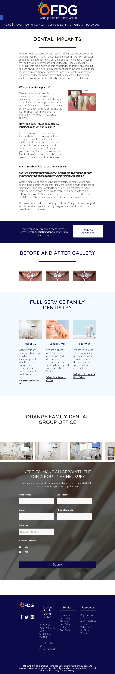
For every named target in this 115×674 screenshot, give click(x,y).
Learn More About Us (30, 382)
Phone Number (66, 509)
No (26, 551)
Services (23, 525)
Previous (6, 450)
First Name (26, 494)
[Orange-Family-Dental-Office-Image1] (99, 456)
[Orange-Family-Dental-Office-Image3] (29, 456)
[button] (1, 17)
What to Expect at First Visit (84, 376)
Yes (26, 546)
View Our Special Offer (56, 379)
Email (23, 509)
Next (108, 450)
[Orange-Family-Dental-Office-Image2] (64, 456)
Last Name (64, 494)
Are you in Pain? (27, 540)
